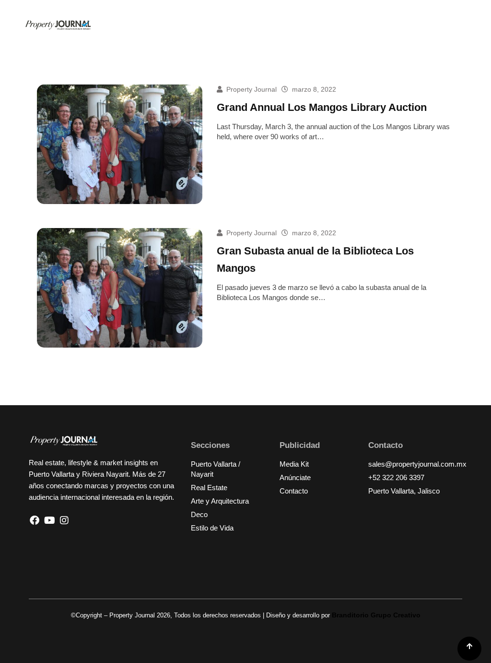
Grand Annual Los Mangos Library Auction (322, 107)
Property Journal (251, 89)
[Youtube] (49, 520)
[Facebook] (34, 520)
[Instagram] (64, 520)
